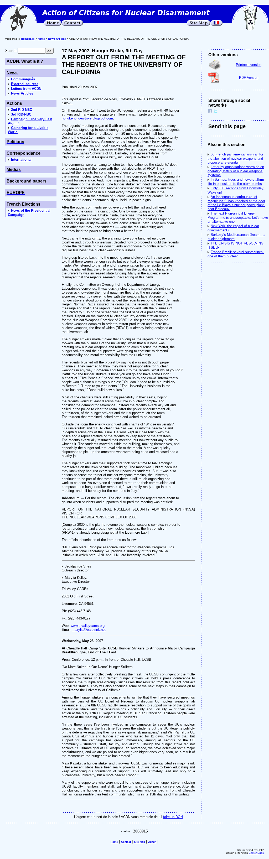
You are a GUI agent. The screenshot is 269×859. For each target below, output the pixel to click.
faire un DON (173, 817)
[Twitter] (215, 112)
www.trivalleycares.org (88, 626)
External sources (24, 84)
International (21, 160)
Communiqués (23, 79)
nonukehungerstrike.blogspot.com (87, 118)
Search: (11, 50)
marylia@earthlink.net (89, 630)
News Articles (22, 93)
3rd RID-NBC (21, 114)
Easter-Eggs (256, 852)
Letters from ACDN (26, 89)
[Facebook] (210, 112)
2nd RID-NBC (21, 110)
